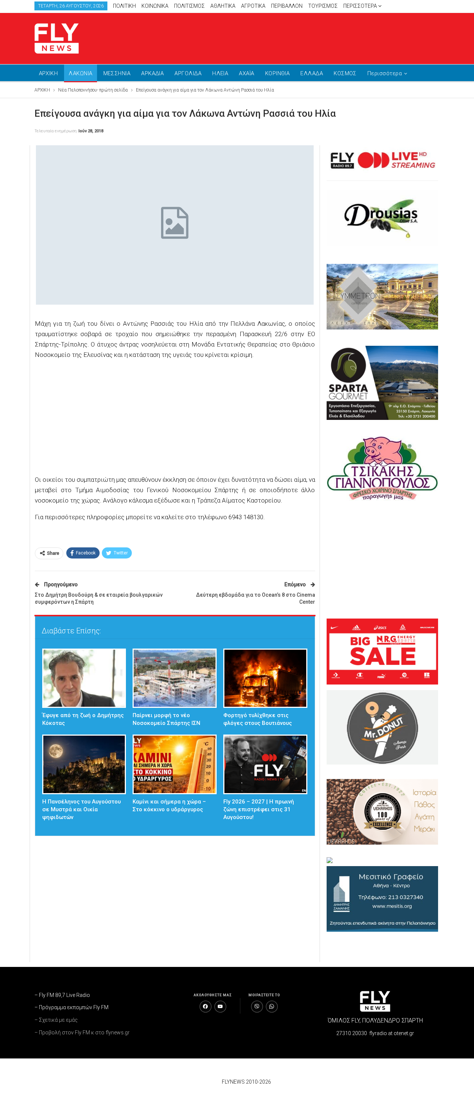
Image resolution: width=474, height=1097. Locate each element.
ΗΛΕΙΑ (220, 73)
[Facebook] (205, 1007)
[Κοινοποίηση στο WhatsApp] (272, 1007)
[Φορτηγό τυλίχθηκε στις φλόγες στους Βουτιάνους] (265, 678)
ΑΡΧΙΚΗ (48, 73)
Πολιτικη (124, 6)
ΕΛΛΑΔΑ (311, 73)
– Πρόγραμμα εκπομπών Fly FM (71, 1007)
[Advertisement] (307, 37)
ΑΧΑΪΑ (246, 73)
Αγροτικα (253, 6)
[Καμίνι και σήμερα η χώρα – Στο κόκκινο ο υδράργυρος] (175, 764)
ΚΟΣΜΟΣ (345, 73)
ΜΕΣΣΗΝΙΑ (117, 73)
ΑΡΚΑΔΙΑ (152, 73)
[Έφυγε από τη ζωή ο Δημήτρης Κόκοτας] (84, 678)
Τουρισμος (323, 6)
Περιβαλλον (287, 6)
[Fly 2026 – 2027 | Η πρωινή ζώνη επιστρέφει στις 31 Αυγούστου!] (265, 764)
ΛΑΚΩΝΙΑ (80, 73)
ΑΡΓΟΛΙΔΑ (187, 73)
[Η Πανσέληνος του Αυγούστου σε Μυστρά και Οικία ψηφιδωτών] (84, 764)
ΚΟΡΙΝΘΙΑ (277, 73)
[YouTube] (220, 1007)
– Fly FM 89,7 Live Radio (62, 995)
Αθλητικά (223, 6)
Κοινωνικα (154, 6)
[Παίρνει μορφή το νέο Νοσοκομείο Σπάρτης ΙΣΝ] (175, 678)
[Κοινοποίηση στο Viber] (257, 1007)
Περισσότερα (360, 6)
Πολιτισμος (189, 6)
